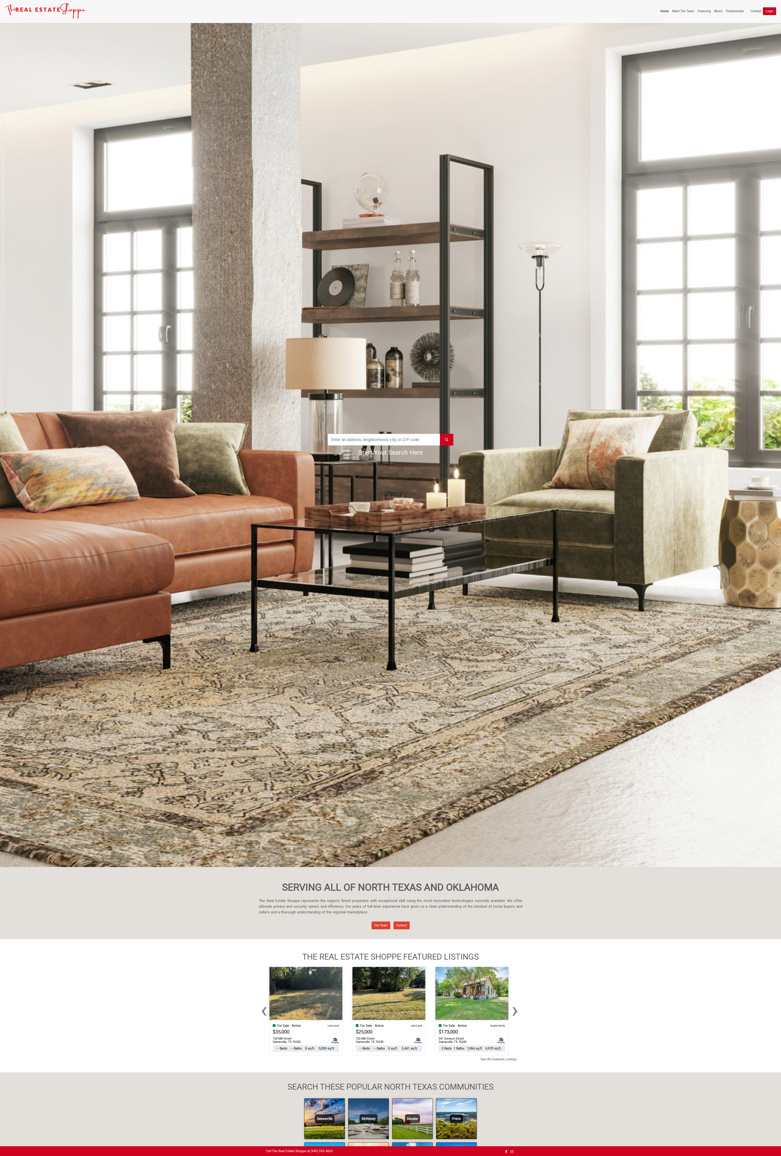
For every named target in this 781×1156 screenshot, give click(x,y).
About (718, 11)
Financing (704, 11)
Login (769, 11)
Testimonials (735, 11)
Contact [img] (755, 11)
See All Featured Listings (499, 1059)
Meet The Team (683, 11)
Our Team (381, 925)
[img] (506, 1151)
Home (664, 11)
